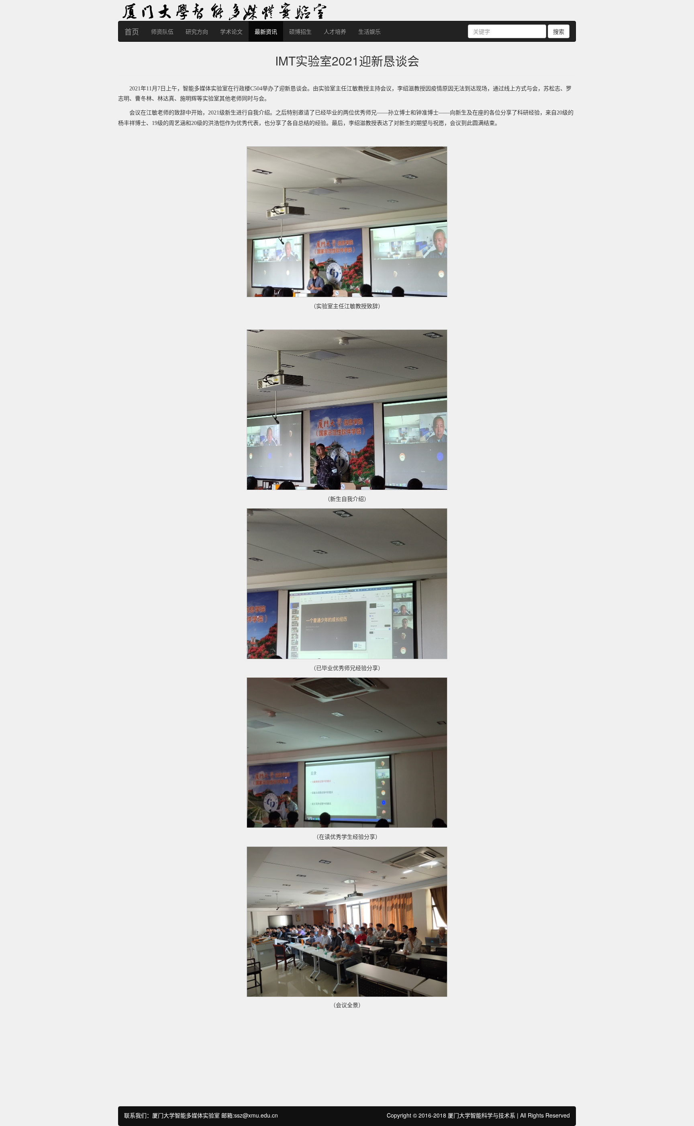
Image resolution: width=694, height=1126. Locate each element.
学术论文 (231, 31)
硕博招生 (300, 31)
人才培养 (335, 31)
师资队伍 (162, 31)
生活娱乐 (369, 31)
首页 (132, 31)
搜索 (558, 31)
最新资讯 (266, 31)
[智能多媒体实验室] (315, 10)
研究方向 (197, 31)
